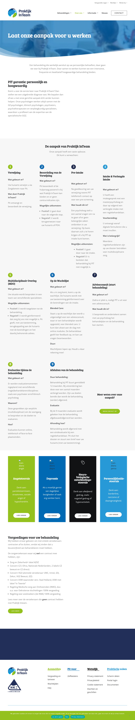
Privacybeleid (93, 680)
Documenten (113, 684)
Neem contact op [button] (110, 411)
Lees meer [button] (15, 611)
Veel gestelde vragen (101, 3)
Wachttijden (53, 683)
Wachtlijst (113, 3)
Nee (66, 717)
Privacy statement (95, 676)
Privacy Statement (78, 717)
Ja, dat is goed (57, 717)
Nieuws (105, 13)
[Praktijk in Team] (19, 12)
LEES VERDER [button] (21, 515)
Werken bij (122, 3)
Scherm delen (113, 676)
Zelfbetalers (73, 676)
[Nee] (129, 716)
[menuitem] (102, 3)
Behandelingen (63, 13)
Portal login (112, 680)
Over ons (78, 13)
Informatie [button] (92, 13)
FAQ (49, 688)
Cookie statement (95, 684)
